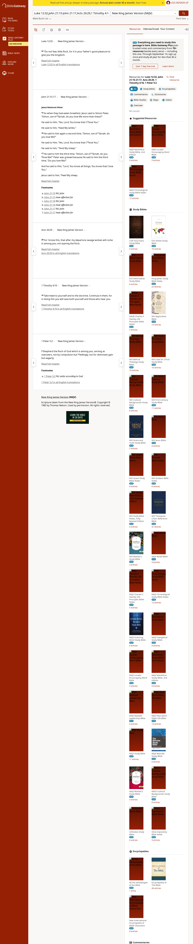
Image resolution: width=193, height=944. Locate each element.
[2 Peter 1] (121, 363)
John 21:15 (49, 193)
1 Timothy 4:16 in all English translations (62, 308)
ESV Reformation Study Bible (137, 279)
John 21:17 (49, 208)
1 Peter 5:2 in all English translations (60, 382)
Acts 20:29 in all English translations (60, 253)
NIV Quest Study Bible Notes (137, 479)
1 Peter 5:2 (50, 376)
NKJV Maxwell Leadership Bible (137, 717)
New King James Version (55, 397)
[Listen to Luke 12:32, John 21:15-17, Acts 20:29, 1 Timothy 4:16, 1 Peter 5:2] (67, 30)
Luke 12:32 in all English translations (60, 64)
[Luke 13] (121, 63)
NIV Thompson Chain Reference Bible (159, 518)
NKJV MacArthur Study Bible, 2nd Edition (137, 152)
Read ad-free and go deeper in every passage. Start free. (98, 2)
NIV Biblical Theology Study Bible (136, 362)
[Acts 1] (121, 157)
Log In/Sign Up (179, 2)
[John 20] (33, 157)
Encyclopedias (141, 851)
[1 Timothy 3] (33, 307)
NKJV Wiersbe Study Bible (158, 754)
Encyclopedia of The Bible (159, 883)
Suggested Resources (145, 118)
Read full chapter (50, 60)
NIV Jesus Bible (159, 440)
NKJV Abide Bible (160, 556)
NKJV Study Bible (137, 753)
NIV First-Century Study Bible (160, 401)
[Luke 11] (33, 63)
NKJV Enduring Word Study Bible (137, 638)
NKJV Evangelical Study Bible (159, 638)
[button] (176, 3)
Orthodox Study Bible (136, 833)
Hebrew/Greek (151, 28)
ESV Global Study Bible (160, 242)
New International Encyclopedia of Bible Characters (138, 923)
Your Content (167, 28)
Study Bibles (140, 209)
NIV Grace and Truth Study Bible (137, 441)
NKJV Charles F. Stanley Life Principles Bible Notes (136, 598)
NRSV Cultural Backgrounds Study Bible (161, 794)
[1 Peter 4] (33, 363)
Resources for (146, 80)
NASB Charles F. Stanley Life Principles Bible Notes (136, 320)
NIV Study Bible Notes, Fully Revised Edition (136, 518)
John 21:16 (49, 201)
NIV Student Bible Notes (160, 479)
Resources (135, 28)
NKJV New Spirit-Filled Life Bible (159, 717)
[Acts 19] (33, 251)
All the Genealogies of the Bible (138, 883)
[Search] (183, 13)
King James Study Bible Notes (160, 279)
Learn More (168, 66)
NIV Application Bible (159, 317)
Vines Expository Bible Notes (159, 833)
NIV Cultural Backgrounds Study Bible (138, 402)
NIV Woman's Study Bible (135, 557)
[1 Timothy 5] (121, 307)
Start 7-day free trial (145, 66)
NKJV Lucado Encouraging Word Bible (160, 152)
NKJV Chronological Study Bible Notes (138, 191)
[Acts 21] (121, 251)
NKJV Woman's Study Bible (136, 792)
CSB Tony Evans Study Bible (136, 242)
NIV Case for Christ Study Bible (161, 360)
